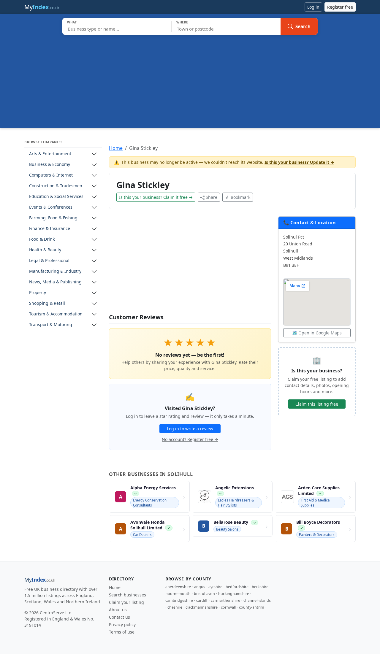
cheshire (174, 607)
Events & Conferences (50, 207)
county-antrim (251, 607)
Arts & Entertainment (50, 153)
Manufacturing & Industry (55, 271)
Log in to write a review (190, 428)
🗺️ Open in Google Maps (317, 333)
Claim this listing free (316, 404)
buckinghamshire (233, 593)
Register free (340, 7)
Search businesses (127, 595)
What (72, 22)
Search (303, 26)
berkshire (260, 586)
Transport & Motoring (50, 324)
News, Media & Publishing (55, 282)
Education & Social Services (56, 196)
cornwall (228, 607)
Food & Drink (42, 239)
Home (116, 148)
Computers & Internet (51, 175)
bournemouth (178, 593)
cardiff (202, 600)
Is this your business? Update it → (299, 162)
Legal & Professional (49, 260)
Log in (313, 7)
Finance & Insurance (49, 228)
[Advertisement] (190, 79)
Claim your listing (126, 602)
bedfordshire (237, 586)
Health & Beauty (45, 250)
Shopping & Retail (47, 303)
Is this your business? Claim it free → (156, 197)
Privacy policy (122, 624)
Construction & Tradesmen (55, 185)
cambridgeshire (179, 600)
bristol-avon (204, 593)
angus (199, 586)
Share (211, 197)
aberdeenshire (178, 586)
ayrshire (215, 586)
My (41, 7)
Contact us (119, 617)
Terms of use (121, 632)
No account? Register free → (190, 439)
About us (118, 609)
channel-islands (257, 600)
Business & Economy (49, 164)
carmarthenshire (225, 600)
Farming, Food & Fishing (53, 217)
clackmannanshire (202, 607)
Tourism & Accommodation (56, 314)
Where (182, 22)
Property (37, 292)
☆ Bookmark (237, 197)
